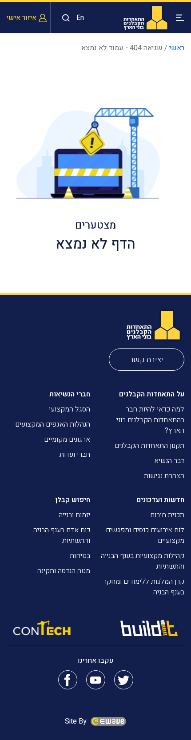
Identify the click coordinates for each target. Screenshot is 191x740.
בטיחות (80, 555)
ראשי (176, 48)
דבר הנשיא (169, 460)
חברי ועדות (75, 454)
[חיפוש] (64, 18)
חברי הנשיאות (69, 394)
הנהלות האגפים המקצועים (52, 424)
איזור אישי (21, 17)
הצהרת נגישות (164, 476)
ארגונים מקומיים (67, 439)
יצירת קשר (147, 360)
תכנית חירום (167, 515)
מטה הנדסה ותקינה (63, 571)
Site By (76, 721)
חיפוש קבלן (72, 500)
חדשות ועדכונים (160, 500)
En (80, 17)
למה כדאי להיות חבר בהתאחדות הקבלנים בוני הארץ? (150, 420)
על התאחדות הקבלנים (151, 394)
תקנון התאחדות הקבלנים (149, 445)
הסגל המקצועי (69, 409)
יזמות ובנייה (74, 515)
